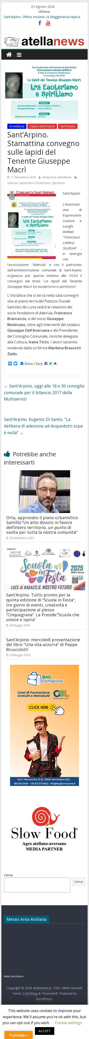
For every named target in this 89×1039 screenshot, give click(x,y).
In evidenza (17, 126)
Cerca (8, 875)
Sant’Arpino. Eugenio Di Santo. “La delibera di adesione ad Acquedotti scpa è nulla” (43, 426)
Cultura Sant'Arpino (42, 126)
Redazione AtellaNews (57, 177)
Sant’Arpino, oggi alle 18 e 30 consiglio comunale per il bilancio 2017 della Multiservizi (44, 392)
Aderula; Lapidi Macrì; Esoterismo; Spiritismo (36, 183)
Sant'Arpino (67, 126)
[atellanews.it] (44, 37)
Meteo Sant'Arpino (14, 976)
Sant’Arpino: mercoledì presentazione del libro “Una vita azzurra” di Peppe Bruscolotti (43, 644)
